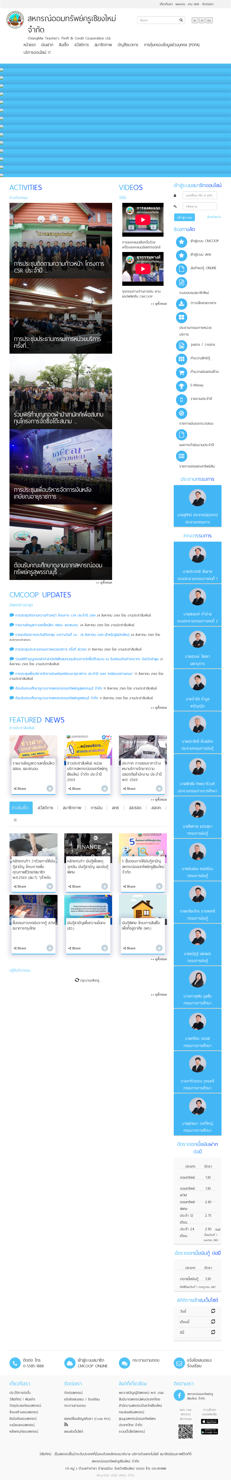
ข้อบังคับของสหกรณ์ (23, 1419)
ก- (195, 20)
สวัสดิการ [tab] (45, 807)
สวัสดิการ (81, 44)
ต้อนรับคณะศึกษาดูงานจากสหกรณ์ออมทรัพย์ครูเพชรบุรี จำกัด (56, 698)
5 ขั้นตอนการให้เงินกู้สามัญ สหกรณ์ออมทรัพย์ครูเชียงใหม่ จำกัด (143, 866)
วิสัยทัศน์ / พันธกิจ (22, 1399)
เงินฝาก (47, 44)
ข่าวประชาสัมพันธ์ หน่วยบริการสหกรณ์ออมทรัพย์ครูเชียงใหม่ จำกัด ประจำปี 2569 (87, 771)
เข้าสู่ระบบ (184, 217)
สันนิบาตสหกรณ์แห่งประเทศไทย (139, 1399)
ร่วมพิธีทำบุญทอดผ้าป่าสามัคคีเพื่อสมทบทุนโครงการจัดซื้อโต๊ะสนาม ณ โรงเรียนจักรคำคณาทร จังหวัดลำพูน (87, 659)
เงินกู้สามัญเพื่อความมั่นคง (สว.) (86, 926)
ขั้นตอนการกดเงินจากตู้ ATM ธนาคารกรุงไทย (34, 926)
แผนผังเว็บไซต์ (73, 1431)
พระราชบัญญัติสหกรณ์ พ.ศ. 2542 (141, 1393)
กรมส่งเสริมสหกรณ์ (131, 1412)
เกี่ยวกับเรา (166, 4)
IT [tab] (15, 820)
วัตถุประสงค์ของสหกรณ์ (25, 1406)
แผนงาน (180, 4)
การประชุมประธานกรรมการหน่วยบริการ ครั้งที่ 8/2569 (50, 649)
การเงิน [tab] (96, 807)
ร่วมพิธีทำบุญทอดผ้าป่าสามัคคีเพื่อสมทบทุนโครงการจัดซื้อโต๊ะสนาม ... (58, 418)
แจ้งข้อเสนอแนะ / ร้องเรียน (82, 1399)
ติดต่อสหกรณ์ (73, 1393)
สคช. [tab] (116, 807)
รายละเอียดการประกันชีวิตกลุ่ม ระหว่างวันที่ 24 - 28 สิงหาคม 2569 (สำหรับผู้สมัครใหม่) (72, 635)
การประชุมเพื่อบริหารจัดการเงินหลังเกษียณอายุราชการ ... (52, 494)
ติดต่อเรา (208, 4)
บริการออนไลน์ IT (37, 52)
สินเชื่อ (64, 44)
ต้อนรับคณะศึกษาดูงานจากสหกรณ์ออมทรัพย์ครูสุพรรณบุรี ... (58, 569)
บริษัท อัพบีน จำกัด (122, 1475)
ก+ (209, 20)
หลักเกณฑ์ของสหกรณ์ (23, 1431)
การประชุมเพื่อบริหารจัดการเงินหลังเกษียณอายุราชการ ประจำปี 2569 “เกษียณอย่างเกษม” (74, 674)
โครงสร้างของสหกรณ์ (23, 1412)
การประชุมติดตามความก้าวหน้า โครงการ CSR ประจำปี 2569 (56, 615)
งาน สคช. (193, 4)
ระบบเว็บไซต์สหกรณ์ (132, 1431)
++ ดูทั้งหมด (104, 582)
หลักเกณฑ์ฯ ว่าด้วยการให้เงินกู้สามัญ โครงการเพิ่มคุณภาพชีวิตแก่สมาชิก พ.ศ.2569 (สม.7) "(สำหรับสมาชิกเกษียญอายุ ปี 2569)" (34, 872)
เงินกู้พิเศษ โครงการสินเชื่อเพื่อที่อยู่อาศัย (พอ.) (141, 926)
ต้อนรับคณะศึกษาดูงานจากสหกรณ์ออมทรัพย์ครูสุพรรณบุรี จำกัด (58, 688)
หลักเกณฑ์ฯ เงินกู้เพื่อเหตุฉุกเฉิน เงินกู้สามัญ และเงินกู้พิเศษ (87, 866)
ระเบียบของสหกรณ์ (22, 1425)
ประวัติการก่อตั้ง (20, 1393)
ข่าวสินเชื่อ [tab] (20, 807)
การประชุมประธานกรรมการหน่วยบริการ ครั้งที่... (57, 343)
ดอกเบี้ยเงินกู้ (189, 1279)
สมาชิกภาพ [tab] (72, 807)
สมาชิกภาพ (103, 44)
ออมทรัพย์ (187, 1177)
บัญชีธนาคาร (128, 44)
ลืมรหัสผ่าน (214, 217)
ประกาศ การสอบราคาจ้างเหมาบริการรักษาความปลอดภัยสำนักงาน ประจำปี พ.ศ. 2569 (142, 771)
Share (21, 788)
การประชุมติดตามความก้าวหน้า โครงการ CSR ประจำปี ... (59, 268)
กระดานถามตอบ (75, 1406)
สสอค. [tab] (156, 807)
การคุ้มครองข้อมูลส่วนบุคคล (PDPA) (172, 44)
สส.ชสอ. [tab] (135, 807)
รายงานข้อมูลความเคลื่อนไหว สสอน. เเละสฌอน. (47, 625)
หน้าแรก (30, 44)
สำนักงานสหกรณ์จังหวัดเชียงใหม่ (140, 1406)
